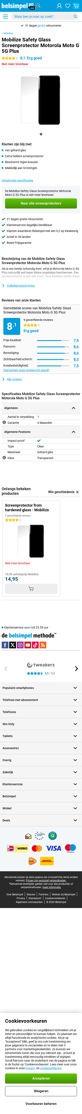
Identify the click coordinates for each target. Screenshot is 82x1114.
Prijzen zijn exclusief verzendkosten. (46, 880)
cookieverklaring (50, 1068)
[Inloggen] (59, 6)
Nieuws (31, 894)
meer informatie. (51, 887)
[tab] (41, 134)
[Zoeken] (75, 16)
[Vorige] (6, 668)
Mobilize (8, 33)
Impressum (35, 898)
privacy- (30, 1068)
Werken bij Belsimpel (63, 894)
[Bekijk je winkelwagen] (76, 6)
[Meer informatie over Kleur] (4, 457)
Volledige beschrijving (21, 285)
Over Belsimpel (15, 894)
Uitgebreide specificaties (17, 180)
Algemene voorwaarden (29, 902)
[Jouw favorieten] (67, 6)
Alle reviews (14, 379)
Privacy (21, 898)
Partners (43, 894)
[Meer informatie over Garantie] (4, 422)
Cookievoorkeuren (55, 898)
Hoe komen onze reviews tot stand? (26, 370)
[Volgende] (76, 668)
